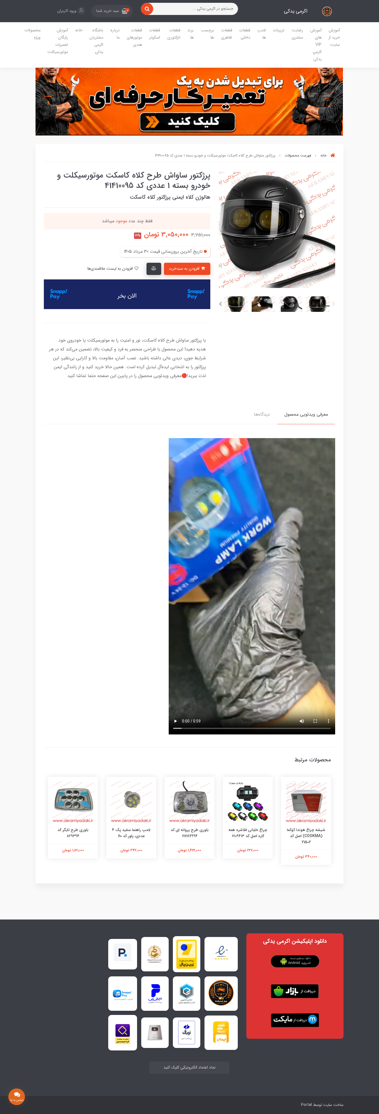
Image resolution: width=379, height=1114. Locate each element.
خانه (78, 30)
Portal (306, 1105)
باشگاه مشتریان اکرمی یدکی (96, 41)
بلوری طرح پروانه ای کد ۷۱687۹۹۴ (240, 833)
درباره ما (115, 34)
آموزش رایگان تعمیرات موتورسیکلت (57, 41)
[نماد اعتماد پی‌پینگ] (123, 954)
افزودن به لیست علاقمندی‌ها (110, 269)
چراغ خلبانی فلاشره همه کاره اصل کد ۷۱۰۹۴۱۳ (298, 833)
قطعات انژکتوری (173, 34)
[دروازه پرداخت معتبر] (186, 954)
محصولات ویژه (32, 34)
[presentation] (333, 304)
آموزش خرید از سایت (334, 37)
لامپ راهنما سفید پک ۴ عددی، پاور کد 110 (181, 833)
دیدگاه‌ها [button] (262, 414)
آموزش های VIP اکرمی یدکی (316, 44)
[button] (112, 11)
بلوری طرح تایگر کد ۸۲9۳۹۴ (123, 833)
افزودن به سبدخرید (185, 269)
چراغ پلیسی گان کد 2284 (65, 830)
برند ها (190, 34)
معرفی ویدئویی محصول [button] (306, 414)
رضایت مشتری (297, 34)
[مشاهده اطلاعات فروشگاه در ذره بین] (122, 1032)
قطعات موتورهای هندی (134, 37)
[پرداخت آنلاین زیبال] (186, 1032)
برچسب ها (207, 34)
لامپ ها (261, 34)
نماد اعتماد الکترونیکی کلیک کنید (189, 1067)
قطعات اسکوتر (154, 34)
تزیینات (278, 30)
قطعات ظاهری (226, 34)
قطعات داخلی (244, 34)
